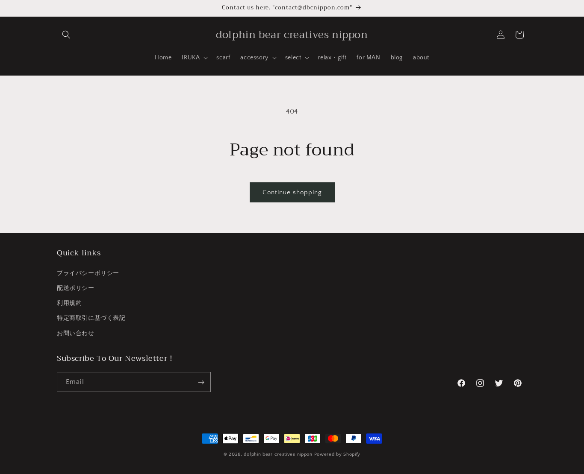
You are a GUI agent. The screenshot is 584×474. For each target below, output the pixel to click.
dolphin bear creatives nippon (278, 454)
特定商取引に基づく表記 (91, 318)
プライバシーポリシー (88, 272)
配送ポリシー (75, 287)
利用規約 (69, 303)
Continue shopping (292, 192)
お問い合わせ (75, 333)
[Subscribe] (201, 382)
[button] (66, 34)
